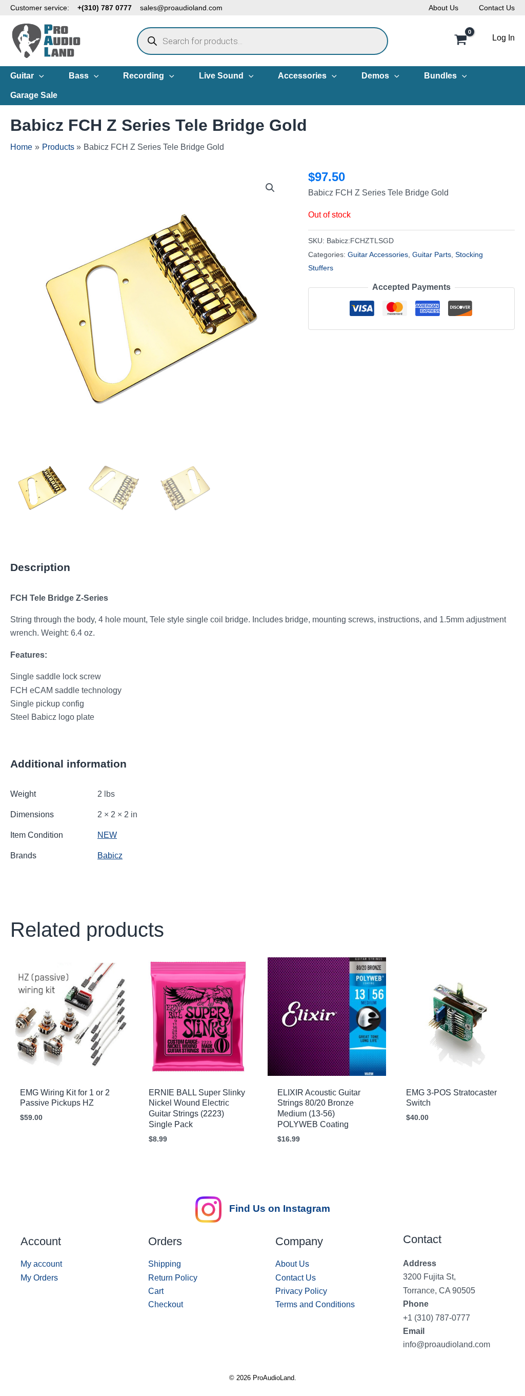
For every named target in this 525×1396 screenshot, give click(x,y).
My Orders (39, 1277)
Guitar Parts (431, 254)
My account (41, 1264)
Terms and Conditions (315, 1304)
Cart (156, 1291)
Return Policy (172, 1277)
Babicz (110, 855)
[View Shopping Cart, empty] (460, 41)
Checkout (165, 1304)
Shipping (164, 1264)
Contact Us (497, 8)
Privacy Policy (301, 1291)
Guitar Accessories (378, 254)
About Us (443, 8)
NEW (107, 835)
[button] (39, 76)
